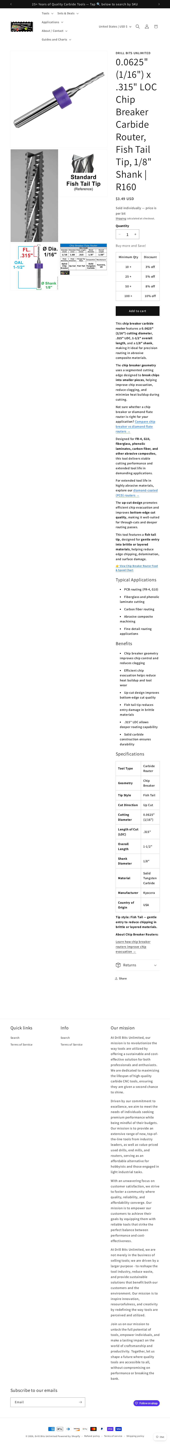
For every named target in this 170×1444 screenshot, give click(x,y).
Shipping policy (135, 1436)
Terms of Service (21, 1044)
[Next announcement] (159, 4)
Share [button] (123, 978)
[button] (47, 13)
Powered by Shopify (69, 1436)
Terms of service (113, 1436)
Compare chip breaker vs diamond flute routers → (135, 426)
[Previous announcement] (11, 4)
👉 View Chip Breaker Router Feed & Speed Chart (137, 568)
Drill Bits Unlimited (46, 1436)
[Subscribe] (80, 1402)
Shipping (121, 218)
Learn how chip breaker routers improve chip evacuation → (133, 946)
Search (15, 1038)
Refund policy (92, 1436)
